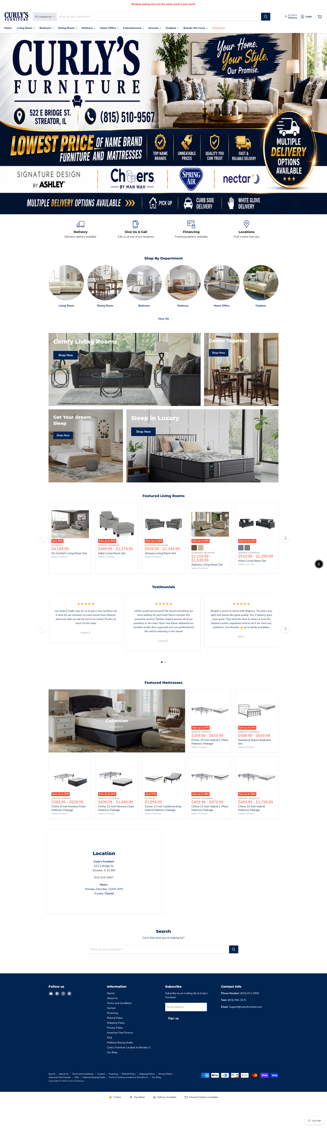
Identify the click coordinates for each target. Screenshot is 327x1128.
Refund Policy (115, 1018)
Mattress (88, 28)
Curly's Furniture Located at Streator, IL (129, 1047)
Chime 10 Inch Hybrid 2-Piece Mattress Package (209, 741)
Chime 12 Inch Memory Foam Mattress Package (116, 808)
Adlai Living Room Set (112, 553)
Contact (111, 1008)
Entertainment (132, 28)
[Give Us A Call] (136, 229)
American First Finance (120, 1032)
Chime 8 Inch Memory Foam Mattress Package (68, 808)
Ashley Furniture (59, 556)
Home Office (108, 28)
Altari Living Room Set (252, 561)
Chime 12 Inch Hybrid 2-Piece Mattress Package (209, 808)
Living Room (25, 28)
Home (8, 28)
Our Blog (112, 1052)
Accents (153, 28)
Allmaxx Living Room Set (160, 553)
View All (163, 319)
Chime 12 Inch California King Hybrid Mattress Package (163, 808)
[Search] (265, 17)
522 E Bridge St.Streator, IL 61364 (103, 866)
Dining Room (66, 28)
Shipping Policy (116, 1023)
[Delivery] (80, 229)
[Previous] (42, 538)
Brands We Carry (194, 28)
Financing (112, 1013)
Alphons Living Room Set (207, 565)
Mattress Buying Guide (120, 1042)
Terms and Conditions (119, 1003)
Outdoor (171, 28)
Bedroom (46, 28)
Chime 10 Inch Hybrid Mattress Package (251, 808)
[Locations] (246, 229)
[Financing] (191, 229)
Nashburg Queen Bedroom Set (254, 741)
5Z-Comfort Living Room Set (69, 553)
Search (111, 993)
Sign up (173, 1018)
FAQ (109, 1037)
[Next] (285, 538)
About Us (112, 998)
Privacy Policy (115, 1027)
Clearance (218, 28)
